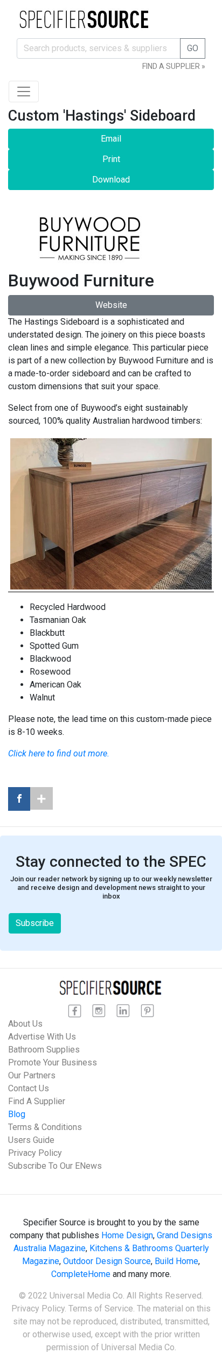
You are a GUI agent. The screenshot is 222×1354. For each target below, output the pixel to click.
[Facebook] (19, 799)
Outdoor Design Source (107, 1261)
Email (111, 139)
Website (111, 305)
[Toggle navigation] (24, 91)
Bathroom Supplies (44, 1049)
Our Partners (32, 1075)
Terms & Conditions (45, 1127)
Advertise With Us (42, 1037)
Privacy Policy (35, 1153)
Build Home (176, 1261)
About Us (25, 1024)
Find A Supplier (36, 1101)
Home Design (127, 1235)
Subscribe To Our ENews (55, 1166)
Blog (16, 1114)
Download (111, 179)
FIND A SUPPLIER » (173, 66)
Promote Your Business (52, 1062)
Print (111, 159)
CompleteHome (80, 1274)
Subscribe (35, 923)
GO (192, 48)
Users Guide (31, 1140)
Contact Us (28, 1088)
